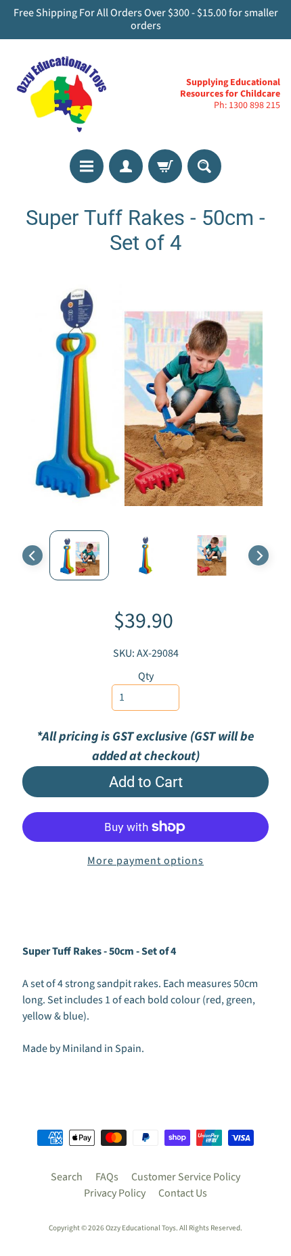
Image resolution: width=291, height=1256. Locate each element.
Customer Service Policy (185, 1177)
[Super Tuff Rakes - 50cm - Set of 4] (79, 555)
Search (67, 1177)
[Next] (258, 555)
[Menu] (87, 166)
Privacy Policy (115, 1193)
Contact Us (182, 1193)
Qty (146, 676)
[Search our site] (204, 166)
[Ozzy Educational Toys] (61, 94)
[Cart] (165, 166)
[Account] (126, 166)
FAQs (106, 1177)
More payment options (145, 860)
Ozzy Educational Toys (141, 1228)
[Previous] (32, 555)
